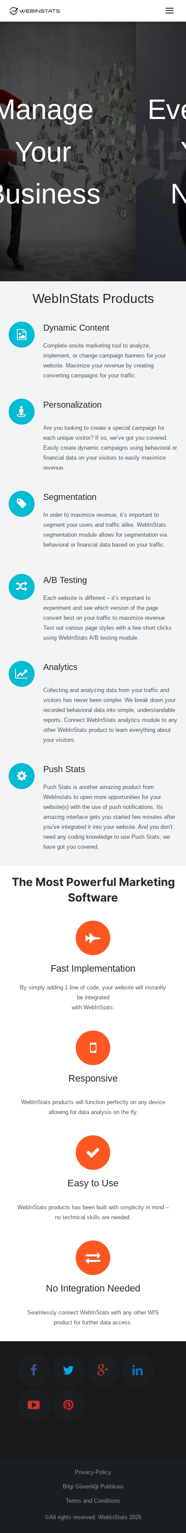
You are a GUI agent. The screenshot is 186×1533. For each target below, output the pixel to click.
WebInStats (113, 1517)
